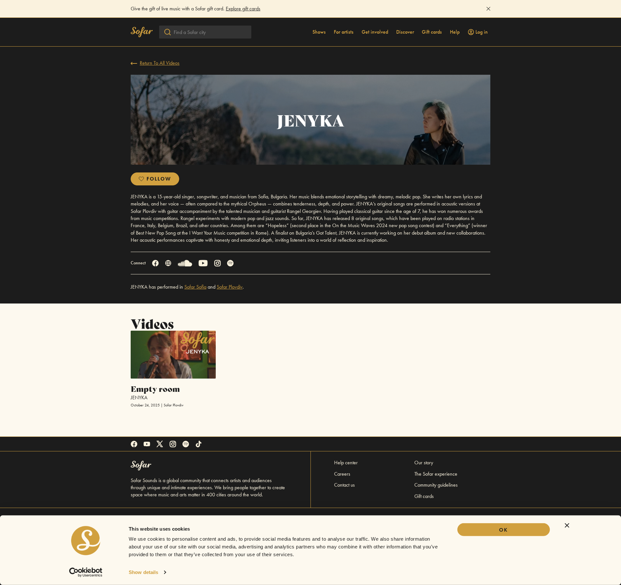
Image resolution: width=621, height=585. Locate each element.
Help (455, 32)
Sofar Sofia (195, 286)
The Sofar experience (435, 473)
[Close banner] (567, 525)
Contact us (344, 484)
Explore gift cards (243, 8)
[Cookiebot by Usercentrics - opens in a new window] (86, 572)
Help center (346, 462)
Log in (481, 32)
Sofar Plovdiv (230, 286)
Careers (342, 473)
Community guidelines (436, 484)
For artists (344, 32)
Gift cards (432, 32)
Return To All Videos (160, 63)
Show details (143, 572)
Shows (319, 32)
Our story (423, 462)
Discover (405, 32)
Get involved (375, 32)
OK (503, 529)
